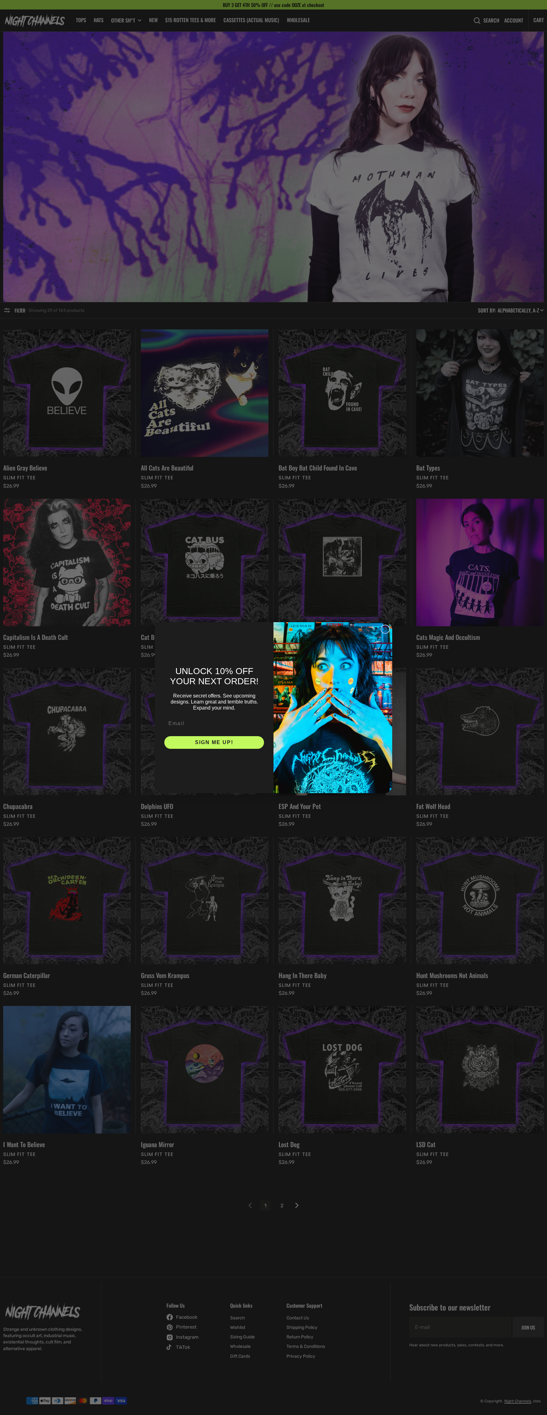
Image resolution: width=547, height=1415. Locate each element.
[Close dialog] (385, 629)
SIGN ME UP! (214, 742)
